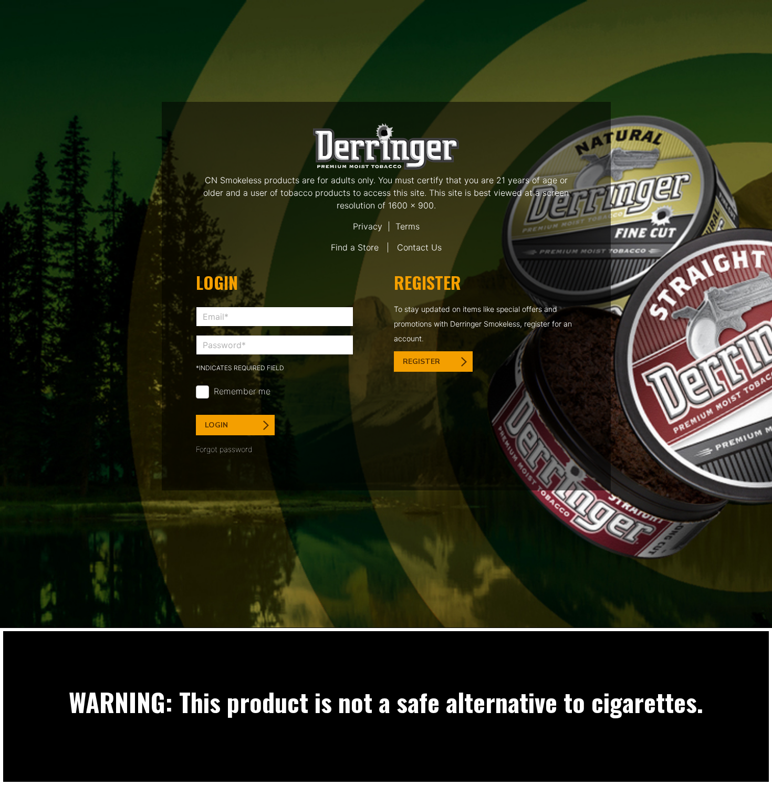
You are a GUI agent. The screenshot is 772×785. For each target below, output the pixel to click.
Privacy (367, 226)
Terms (407, 226)
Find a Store (355, 247)
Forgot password (224, 449)
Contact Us (419, 247)
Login (216, 425)
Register (421, 362)
